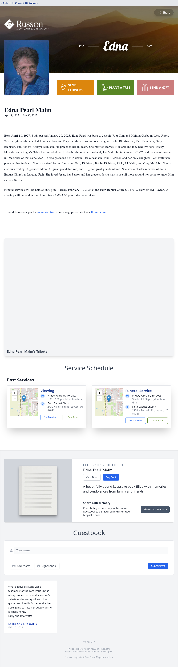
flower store (98, 212)
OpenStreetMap (92, 657)
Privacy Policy (79, 651)
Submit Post (158, 566)
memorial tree (46, 212)
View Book (92, 477)
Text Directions (51, 417)
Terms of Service (98, 651)
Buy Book (111, 477)
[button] (24, 398)
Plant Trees (73, 417)
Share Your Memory (155, 509)
